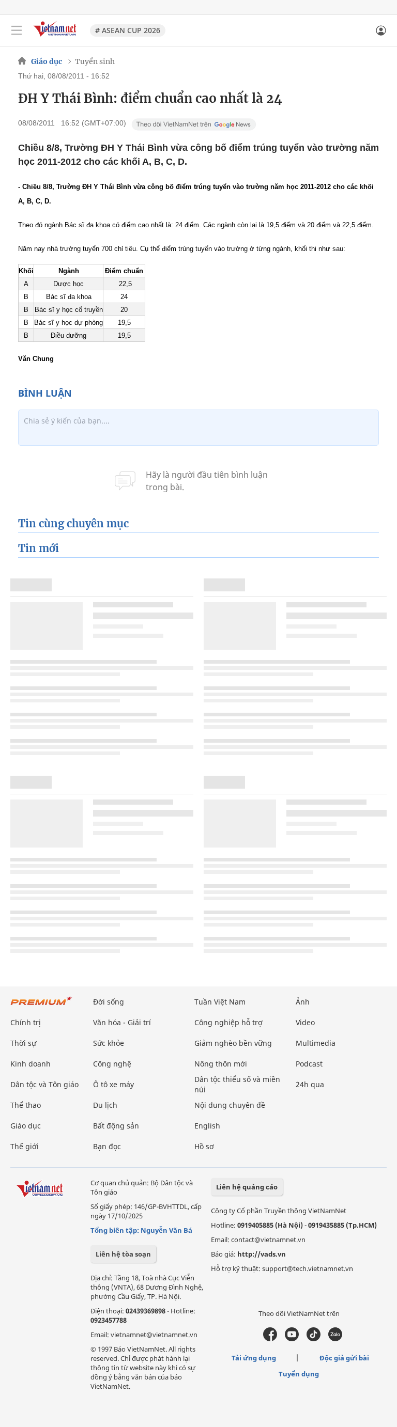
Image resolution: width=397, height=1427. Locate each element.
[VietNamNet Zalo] (335, 1338)
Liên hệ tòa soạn (123, 1254)
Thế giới (24, 1146)
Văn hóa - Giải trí (122, 1022)
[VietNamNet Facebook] (270, 1338)
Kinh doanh (30, 1064)
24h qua (310, 1084)
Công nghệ (112, 1064)
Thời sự (23, 1043)
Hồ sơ (204, 1146)
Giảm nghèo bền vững (233, 1043)
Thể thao (25, 1105)
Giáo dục (46, 61)
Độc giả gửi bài (344, 1357)
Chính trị (25, 1022)
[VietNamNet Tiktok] (313, 1338)
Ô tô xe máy (113, 1084)
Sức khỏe (108, 1043)
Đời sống (108, 1002)
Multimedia (315, 1043)
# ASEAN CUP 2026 (127, 30)
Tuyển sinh (95, 61)
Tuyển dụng (299, 1373)
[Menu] (16, 30)
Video (305, 1022)
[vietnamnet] (56, 37)
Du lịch (105, 1105)
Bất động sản (116, 1126)
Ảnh (303, 1002)
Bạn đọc (107, 1146)
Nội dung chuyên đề (229, 1105)
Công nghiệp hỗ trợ (228, 1022)
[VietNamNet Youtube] (292, 1338)
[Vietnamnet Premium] (41, 1006)
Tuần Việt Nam (220, 1002)
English (207, 1126)
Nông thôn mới (220, 1064)
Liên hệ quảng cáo (247, 1186)
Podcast (309, 1064)
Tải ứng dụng (254, 1357)
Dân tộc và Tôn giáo (44, 1084)
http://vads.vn (261, 1254)
